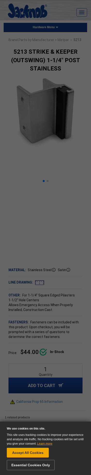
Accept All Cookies (27, 453)
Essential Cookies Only (30, 465)
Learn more (44, 443)
